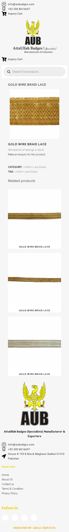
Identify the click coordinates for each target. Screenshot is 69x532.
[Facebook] (5, 517)
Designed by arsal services (34, 528)
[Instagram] (34, 517)
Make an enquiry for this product (26, 154)
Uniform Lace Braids (35, 167)
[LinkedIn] (24, 517)
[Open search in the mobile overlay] (34, 71)
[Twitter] (14, 517)
